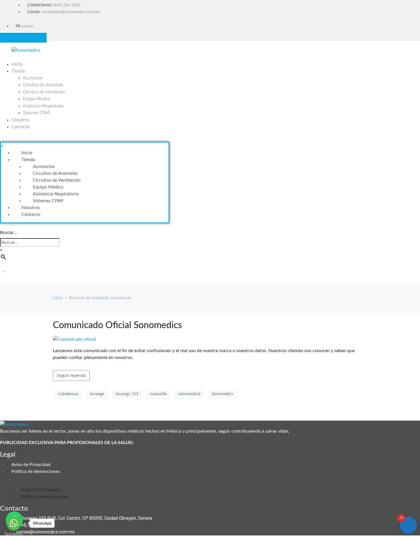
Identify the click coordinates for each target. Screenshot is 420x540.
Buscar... (8, 232)
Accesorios (32, 78)
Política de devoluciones (35, 471)
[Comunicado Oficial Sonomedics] (74, 339)
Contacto (20, 127)
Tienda (18, 71)
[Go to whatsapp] (14, 523)
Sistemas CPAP (36, 113)
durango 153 (127, 394)
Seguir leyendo (71, 375)
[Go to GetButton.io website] (14, 534)
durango (97, 394)
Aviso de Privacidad (31, 464)
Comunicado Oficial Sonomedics (117, 325)
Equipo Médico (36, 99)
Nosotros (20, 120)
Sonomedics (222, 394)
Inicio (16, 64)
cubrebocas (68, 394)
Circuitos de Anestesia (43, 85)
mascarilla (158, 394)
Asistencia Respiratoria (43, 106)
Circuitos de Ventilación (44, 92)
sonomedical (189, 394)
